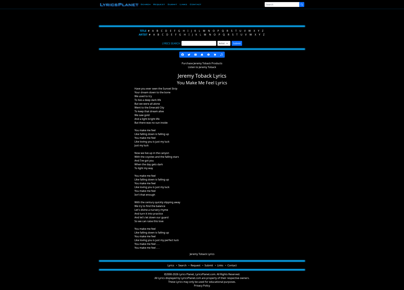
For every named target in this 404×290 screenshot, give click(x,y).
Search (145, 4)
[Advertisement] (186, 16)
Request (159, 4)
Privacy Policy (202, 285)
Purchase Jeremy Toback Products (202, 63)
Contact (195, 4)
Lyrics (170, 265)
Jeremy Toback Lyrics (202, 254)
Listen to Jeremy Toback (202, 67)
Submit (172, 4)
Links (183, 4)
